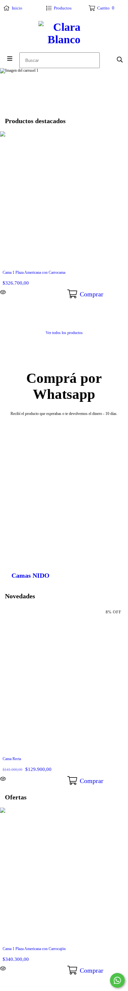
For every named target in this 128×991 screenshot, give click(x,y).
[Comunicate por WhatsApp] (117, 980)
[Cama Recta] (21, 779)
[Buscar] (119, 59)
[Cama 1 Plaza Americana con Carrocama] (21, 292)
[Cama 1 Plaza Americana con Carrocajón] (21, 968)
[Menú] (9, 58)
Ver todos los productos (64, 332)
